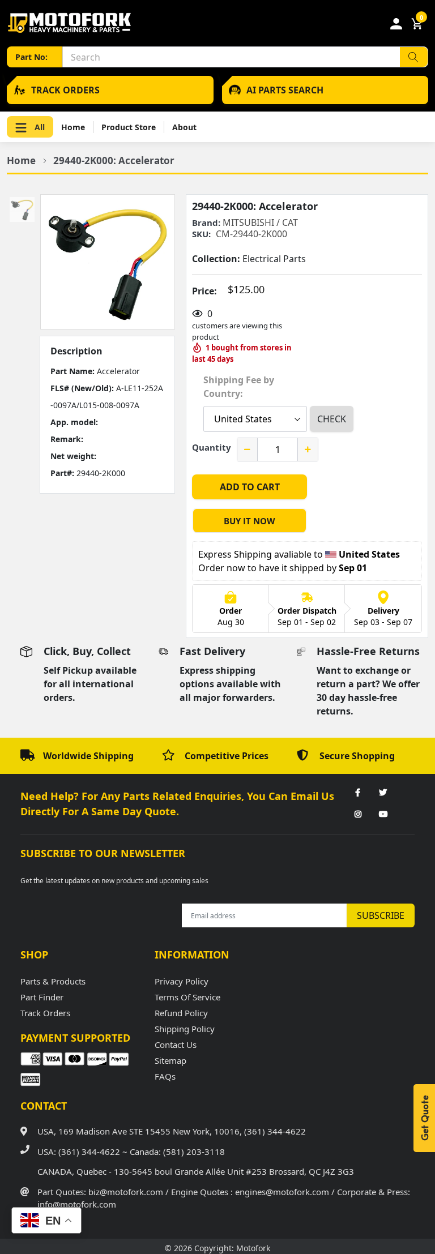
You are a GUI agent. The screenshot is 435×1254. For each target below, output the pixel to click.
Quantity (211, 447)
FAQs (165, 1076)
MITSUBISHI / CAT (260, 222)
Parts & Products (53, 981)
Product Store (128, 127)
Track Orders (45, 1012)
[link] (358, 793)
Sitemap (170, 1060)
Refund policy (181, 1012)
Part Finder (41, 997)
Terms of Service (187, 997)
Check (331, 419)
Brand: (206, 223)
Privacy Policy (181, 981)
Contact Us (176, 1044)
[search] (414, 57)
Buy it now (249, 521)
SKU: (201, 234)
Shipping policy (185, 1028)
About (184, 127)
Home (73, 127)
